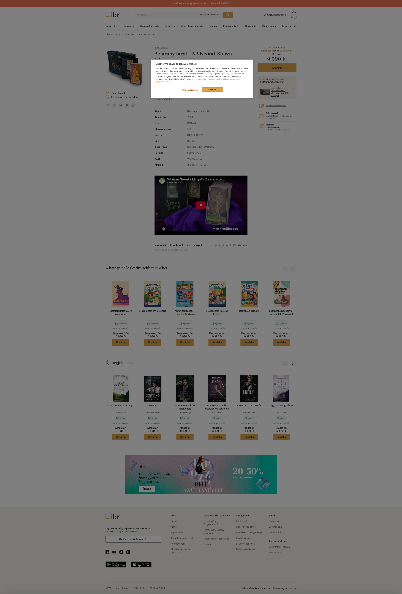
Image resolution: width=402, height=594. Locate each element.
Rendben (212, 89)
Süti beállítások (190, 90)
